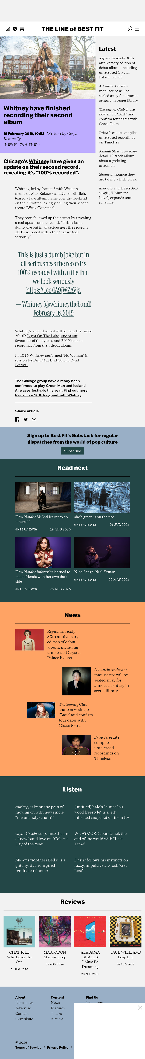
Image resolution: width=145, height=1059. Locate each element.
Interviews (26, 529)
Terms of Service (28, 1047)
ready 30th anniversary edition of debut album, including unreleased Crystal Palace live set (118, 68)
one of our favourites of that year (46, 338)
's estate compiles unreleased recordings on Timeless (118, 138)
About (20, 997)
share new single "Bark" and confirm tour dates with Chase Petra (118, 116)
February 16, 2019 (53, 313)
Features (58, 1008)
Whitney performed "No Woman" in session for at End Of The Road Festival (51, 360)
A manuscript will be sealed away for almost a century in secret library (119, 93)
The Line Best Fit (72, 29)
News (10, 144)
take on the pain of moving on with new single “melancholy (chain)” (39, 812)
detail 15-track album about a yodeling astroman (118, 158)
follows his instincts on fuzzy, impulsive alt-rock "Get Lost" (101, 866)
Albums (57, 1019)
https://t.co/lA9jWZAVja (53, 290)
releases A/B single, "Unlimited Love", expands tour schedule (118, 195)
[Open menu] (137, 29)
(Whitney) (30, 144)
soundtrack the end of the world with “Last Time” (100, 839)
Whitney (39, 161)
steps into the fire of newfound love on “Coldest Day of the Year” (42, 839)
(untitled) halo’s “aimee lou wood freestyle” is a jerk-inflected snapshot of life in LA (101, 812)
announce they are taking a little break (118, 177)
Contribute (24, 1019)
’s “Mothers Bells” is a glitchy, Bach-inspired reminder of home (40, 866)
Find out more (76, 390)
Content (57, 997)
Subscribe (72, 451)
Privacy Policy (57, 1047)
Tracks (56, 1013)
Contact (21, 1013)
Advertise (23, 1008)
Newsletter (24, 1002)
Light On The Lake (43, 336)
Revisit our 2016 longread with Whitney (48, 395)
